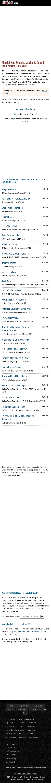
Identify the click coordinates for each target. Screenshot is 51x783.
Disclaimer (22, 709)
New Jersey (22, 737)
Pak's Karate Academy (12, 235)
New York (22, 730)
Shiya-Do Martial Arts (11, 318)
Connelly (44, 631)
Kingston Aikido (9, 189)
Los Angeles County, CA (12, 747)
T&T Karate (7, 281)
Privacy (10, 709)
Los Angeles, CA (33, 737)
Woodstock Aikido (9, 244)
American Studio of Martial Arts (16, 308)
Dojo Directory (24, 706)
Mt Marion (21, 631)
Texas (21, 733)
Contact (34, 709)
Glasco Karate (8, 217)
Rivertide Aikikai (9, 272)
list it (19, 641)
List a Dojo (38, 706)
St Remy (5, 634)
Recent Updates (10, 737)
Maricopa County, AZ (11, 758)
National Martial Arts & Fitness (16, 358)
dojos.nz (41, 780)
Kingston (13, 631)
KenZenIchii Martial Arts (13, 397)
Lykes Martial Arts (10, 226)
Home (11, 706)
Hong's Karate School (11, 367)
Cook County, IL (10, 762)
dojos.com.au (21, 780)
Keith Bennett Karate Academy (16, 198)
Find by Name (9, 726)
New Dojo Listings (11, 733)
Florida (21, 726)
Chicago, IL (31, 730)
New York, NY (32, 726)
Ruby (28, 631)
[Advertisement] (25, 32)
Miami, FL (31, 733)
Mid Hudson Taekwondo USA (14, 348)
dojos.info (15, 777)
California (22, 722)
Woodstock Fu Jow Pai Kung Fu (15, 253)
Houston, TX (32, 722)
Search (5, 475)
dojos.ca (42, 777)
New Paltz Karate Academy (14, 299)
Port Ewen (13, 634)
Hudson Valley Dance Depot (14, 385)
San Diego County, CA (12, 751)
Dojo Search (9, 722)
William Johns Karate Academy (15, 339)
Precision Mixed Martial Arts (14, 376)
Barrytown (35, 631)
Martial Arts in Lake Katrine (25, 109)
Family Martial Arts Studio (13, 406)
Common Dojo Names (12, 730)
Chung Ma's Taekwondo (12, 207)
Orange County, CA (11, 755)
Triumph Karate (9, 263)
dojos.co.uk (27, 777)
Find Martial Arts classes (11, 616)
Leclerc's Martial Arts (11, 290)
